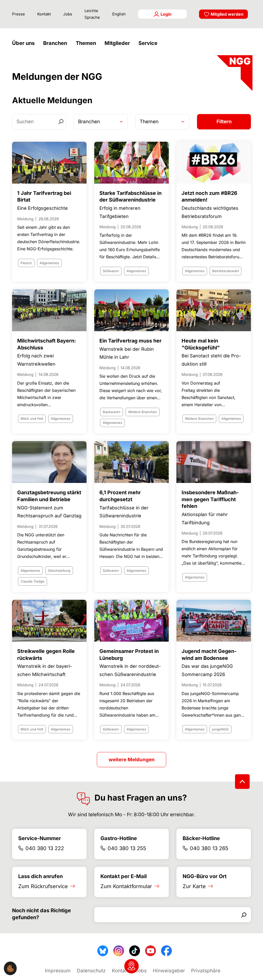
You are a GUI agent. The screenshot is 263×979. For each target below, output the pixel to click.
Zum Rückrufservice (43, 886)
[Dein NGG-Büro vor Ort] (131, 966)
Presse (18, 14)
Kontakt (44, 14)
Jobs (67, 14)
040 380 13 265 (209, 848)
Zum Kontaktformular (126, 886)
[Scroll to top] (242, 781)
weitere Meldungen (132, 760)
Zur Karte (194, 886)
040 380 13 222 (44, 848)
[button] (24, 43)
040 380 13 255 (127, 848)
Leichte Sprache (92, 14)
